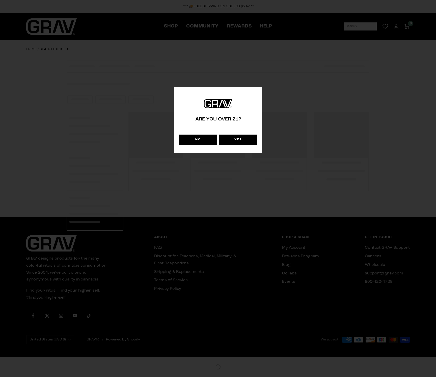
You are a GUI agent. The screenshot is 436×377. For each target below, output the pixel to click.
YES (238, 139)
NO (198, 139)
